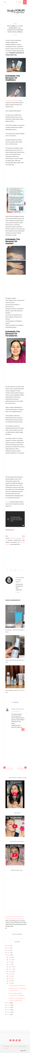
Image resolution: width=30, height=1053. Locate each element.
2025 (8, 945)
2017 (8, 1010)
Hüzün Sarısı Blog (17, 709)
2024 (8, 948)
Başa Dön (23, 1050)
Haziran (11, 971)
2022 (8, 952)
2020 (8, 1002)
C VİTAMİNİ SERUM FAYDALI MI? (16, 985)
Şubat (10, 981)
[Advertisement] (15, 177)
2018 (8, 1007)
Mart (10, 978)
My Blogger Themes (13, 1046)
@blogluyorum (13, 538)
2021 (8, 955)
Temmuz (11, 969)
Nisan (10, 976)
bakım (15, 23)
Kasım (10, 959)
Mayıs (10, 974)
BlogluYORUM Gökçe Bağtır (20, 579)
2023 (8, 950)
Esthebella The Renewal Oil (12, 100)
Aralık (10, 957)
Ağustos (11, 966)
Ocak (10, 983)
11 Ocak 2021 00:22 (15, 711)
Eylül (10, 964)
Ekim (10, 962)
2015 (8, 1014)
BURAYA (7, 502)
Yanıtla (23, 729)
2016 (8, 1012)
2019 (8, 1005)
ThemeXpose (6, 1048)
